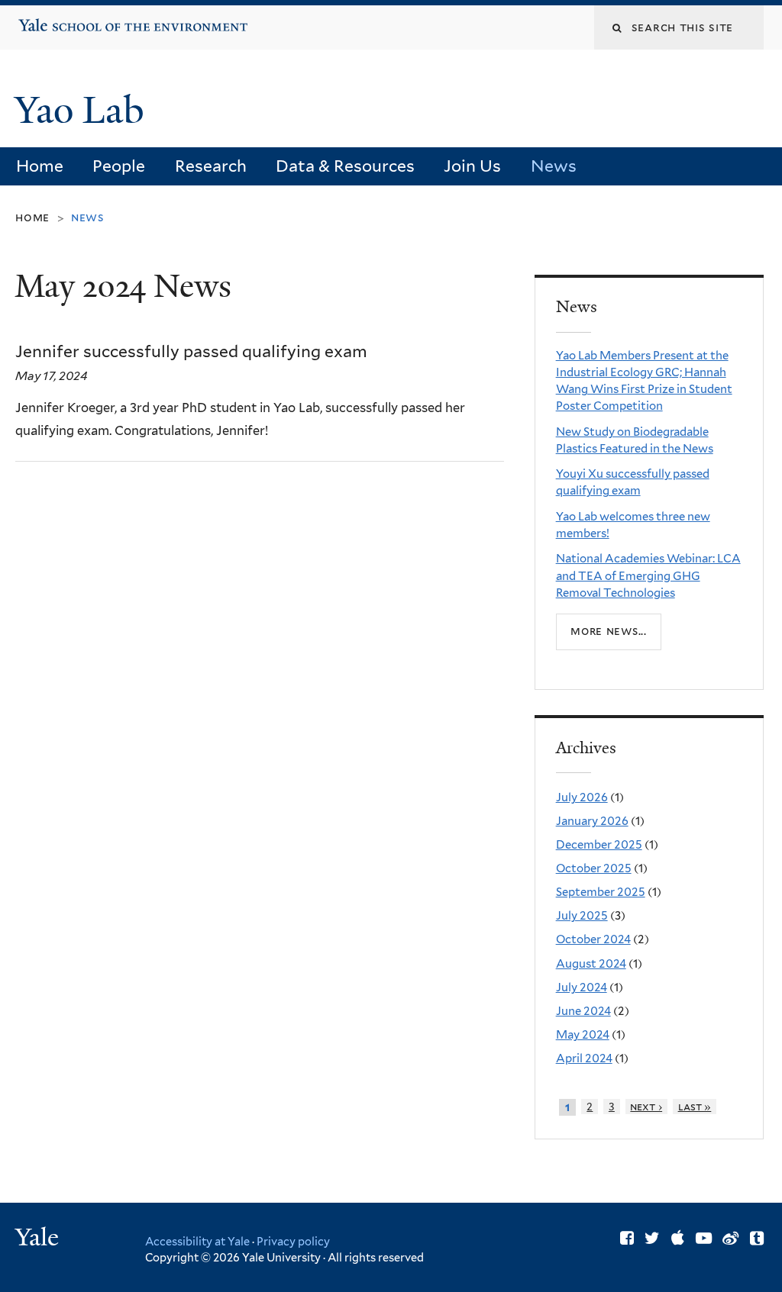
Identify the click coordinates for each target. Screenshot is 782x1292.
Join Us (472, 166)
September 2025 (600, 892)
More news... (608, 631)
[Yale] (39, 1239)
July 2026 (582, 797)
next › (646, 1106)
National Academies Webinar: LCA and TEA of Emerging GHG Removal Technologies (648, 575)
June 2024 (583, 1011)
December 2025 (599, 845)
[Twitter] (652, 1238)
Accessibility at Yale (197, 1241)
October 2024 (593, 939)
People (118, 166)
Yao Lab (84, 110)
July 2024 (581, 987)
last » (695, 1106)
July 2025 (582, 916)
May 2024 (582, 1035)
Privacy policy (293, 1241)
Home (39, 166)
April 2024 (584, 1058)
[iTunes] (677, 1238)
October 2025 (594, 868)
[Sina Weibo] (730, 1238)
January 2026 (592, 821)
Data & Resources (345, 166)
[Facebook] (627, 1238)
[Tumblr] (757, 1238)
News (554, 166)
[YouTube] (704, 1238)
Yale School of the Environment (65, 19)
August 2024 (591, 964)
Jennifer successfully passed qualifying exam (191, 351)
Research (211, 166)
